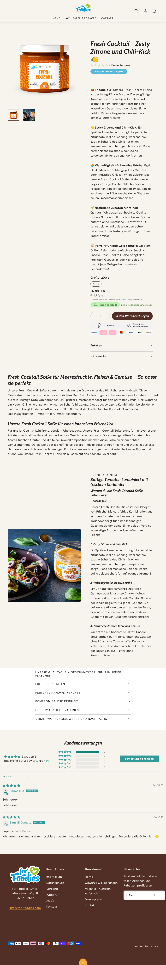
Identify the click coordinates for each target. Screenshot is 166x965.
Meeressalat (93, 899)
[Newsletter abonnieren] (154, 895)
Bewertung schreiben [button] (139, 758)
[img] (11, 786)
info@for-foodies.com (25, 908)
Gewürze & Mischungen (101, 883)
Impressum (54, 877)
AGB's (50, 901)
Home (56, 18)
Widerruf (52, 895)
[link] (145, 11)
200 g (96, 283)
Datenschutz (55, 883)
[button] (136, 11)
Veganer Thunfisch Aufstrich (98, 891)
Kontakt (107, 18)
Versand (111, 299)
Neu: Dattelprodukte (80, 18)
